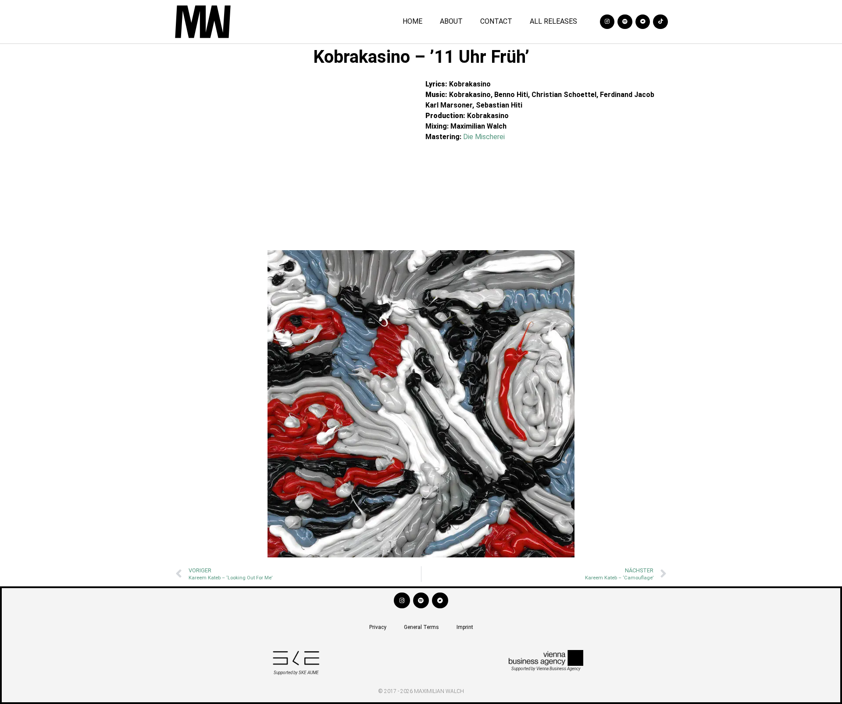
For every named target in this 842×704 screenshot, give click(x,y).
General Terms (421, 627)
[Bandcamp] (642, 21)
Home (412, 21)
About (451, 21)
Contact (496, 21)
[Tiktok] (660, 21)
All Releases (553, 21)
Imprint (465, 627)
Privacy (377, 627)
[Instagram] (607, 21)
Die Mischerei (484, 137)
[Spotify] (624, 21)
